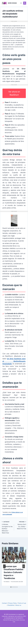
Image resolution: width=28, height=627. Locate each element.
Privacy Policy (12, 603)
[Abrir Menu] (21, 3)
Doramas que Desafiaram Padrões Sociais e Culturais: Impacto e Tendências (13, 572)
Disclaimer (11, 605)
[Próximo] (23, 566)
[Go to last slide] (4, 566)
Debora (7, 581)
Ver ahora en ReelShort (14, 93)
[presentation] (14, 555)
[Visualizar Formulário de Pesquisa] (24, 3)
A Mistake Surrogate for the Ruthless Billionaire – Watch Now (7, 527)
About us (18, 605)
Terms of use (22, 603)
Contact (4, 603)
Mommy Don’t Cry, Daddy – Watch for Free (21, 525)
